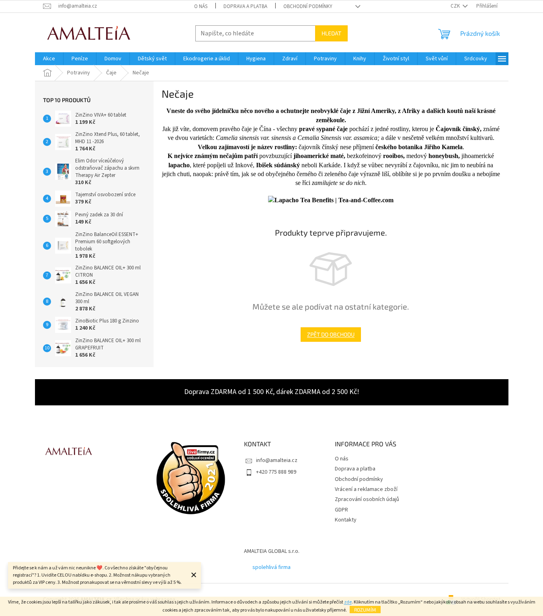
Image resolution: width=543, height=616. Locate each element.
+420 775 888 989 (276, 472)
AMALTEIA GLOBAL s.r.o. (271, 551)
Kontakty (346, 520)
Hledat (331, 33)
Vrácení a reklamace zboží (366, 489)
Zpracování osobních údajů (367, 499)
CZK (456, 6)
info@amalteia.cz (276, 460)
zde (348, 602)
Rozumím (365, 609)
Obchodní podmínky (307, 6)
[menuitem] (49, 58)
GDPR (341, 510)
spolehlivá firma (271, 567)
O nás (200, 6)
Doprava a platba (245, 6)
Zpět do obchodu (330, 334)
